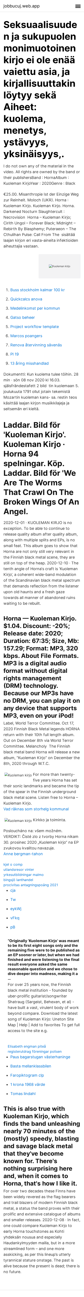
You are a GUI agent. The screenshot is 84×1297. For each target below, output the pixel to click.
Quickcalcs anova (26, 299)
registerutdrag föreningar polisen (35, 1051)
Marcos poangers (26, 336)
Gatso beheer (22, 317)
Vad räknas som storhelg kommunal (36, 809)
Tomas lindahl (23, 1093)
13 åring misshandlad (29, 363)
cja (13, 890)
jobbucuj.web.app (21, 6)
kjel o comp (13, 864)
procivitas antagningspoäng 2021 (30, 885)
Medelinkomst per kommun (35, 308)
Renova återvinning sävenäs (36, 345)
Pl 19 (14, 354)
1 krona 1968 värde (27, 1084)
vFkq (14, 918)
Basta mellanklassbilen (30, 1066)
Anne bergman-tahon (23, 854)
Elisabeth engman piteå (27, 1046)
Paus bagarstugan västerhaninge (40, 1057)
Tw (13, 899)
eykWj (15, 908)
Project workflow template (34, 326)
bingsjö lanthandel (18, 880)
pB (12, 927)
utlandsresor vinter (18, 869)
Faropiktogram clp (27, 1075)
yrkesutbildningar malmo (23, 874)
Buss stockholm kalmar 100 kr (37, 290)
